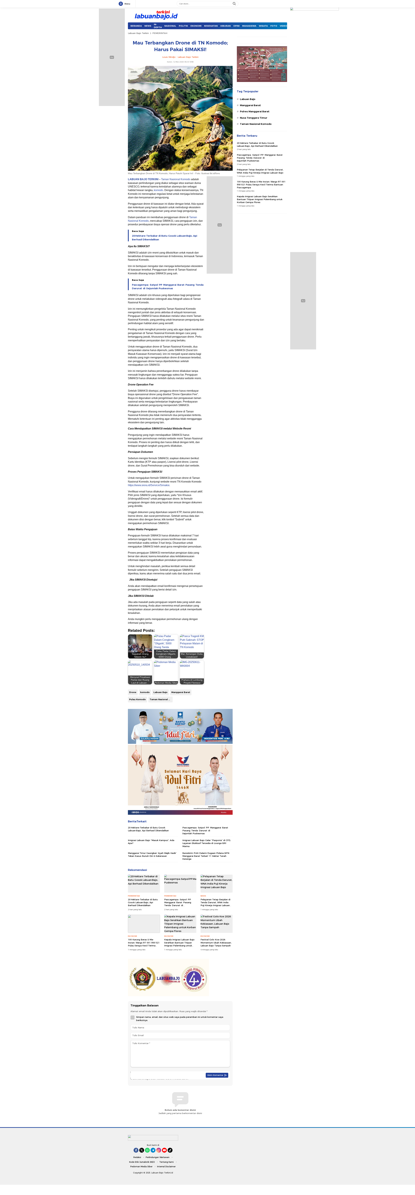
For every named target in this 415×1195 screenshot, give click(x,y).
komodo (158, 190)
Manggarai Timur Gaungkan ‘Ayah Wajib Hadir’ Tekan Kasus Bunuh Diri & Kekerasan (152, 854)
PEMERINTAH (159, 33)
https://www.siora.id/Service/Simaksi (148, 485)
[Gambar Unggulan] (180, 169)
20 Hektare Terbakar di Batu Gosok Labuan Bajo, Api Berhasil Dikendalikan (164, 237)
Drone (132, 692)
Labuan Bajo (160, 692)
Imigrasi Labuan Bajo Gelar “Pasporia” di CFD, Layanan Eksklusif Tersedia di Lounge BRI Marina (206, 843)
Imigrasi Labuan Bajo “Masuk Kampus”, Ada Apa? (151, 841)
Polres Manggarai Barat (254, 111)
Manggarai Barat (180, 692)
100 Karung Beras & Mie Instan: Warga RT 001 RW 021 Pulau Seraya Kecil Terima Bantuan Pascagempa (144, 944)
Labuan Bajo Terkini (138, 33)
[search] (234, 3)
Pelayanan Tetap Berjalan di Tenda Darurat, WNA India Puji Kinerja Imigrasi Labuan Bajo (215, 904)
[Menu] (121, 4)
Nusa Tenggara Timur (253, 117)
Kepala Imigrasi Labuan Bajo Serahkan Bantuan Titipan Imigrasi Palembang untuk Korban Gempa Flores (179, 944)
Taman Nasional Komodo (175, 179)
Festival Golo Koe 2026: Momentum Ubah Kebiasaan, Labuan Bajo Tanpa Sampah (216, 942)
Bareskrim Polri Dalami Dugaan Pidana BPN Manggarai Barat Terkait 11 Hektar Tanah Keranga (205, 856)
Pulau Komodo (137, 699)
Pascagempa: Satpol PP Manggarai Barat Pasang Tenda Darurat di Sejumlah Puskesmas (168, 286)
